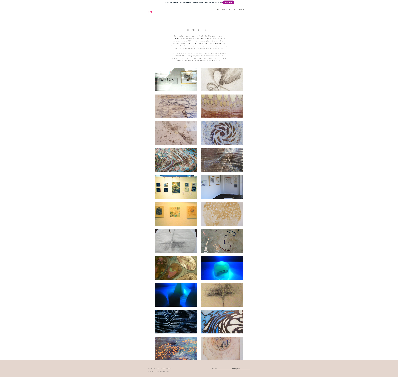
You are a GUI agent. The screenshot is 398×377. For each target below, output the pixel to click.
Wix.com (166, 371)
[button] (226, 9)
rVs (150, 11)
